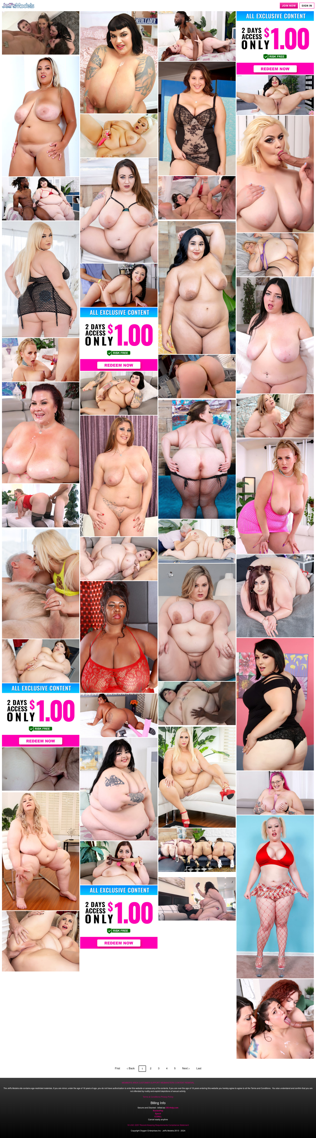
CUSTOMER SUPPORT (149, 1082)
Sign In (307, 5)
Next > (186, 1068)
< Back (131, 1068)
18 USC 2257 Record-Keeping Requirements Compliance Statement (158, 1125)
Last (198, 1068)
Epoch (158, 1113)
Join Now (289, 5)
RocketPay (158, 1110)
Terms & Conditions (151, 1096)
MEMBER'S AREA (130, 1082)
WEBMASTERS (167, 1082)
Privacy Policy (167, 1096)
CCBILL (158, 1116)
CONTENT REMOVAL (184, 1082)
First (117, 1068)
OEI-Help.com (172, 1107)
